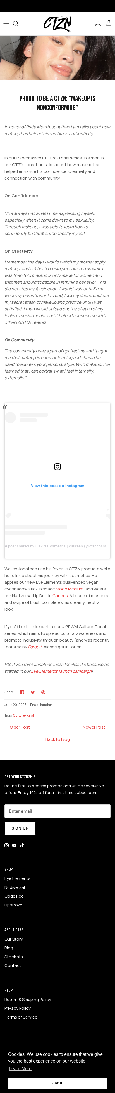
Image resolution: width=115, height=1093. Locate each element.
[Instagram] (6, 845)
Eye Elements (17, 878)
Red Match (87, 6)
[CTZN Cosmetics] (57, 23)
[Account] (96, 23)
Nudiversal (14, 887)
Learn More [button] (20, 1068)
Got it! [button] (58, 1083)
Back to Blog (57, 739)
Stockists (13, 957)
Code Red (14, 896)
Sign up (20, 828)
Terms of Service (20, 1017)
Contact (12, 965)
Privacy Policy (17, 1008)
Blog (8, 948)
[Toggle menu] (6, 23)
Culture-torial (23, 715)
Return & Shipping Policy (27, 999)
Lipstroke (13, 905)
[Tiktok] (22, 845)
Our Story (13, 939)
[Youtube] (14, 845)
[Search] (18, 23)
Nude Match (60, 6)
